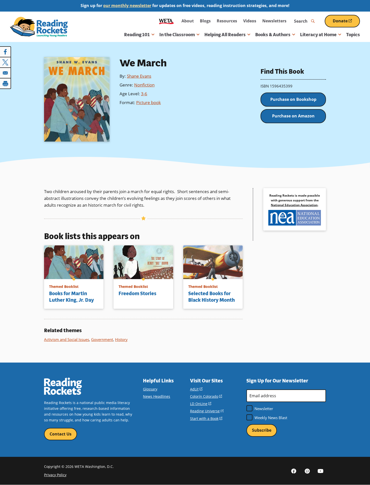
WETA (166, 21)
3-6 (144, 94)
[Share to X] (5, 62)
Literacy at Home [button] (318, 34)
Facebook (293, 470)
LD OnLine (200, 403)
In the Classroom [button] (177, 34)
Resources (227, 21)
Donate (346, 22)
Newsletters (274, 21)
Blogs (205, 21)
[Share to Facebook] (5, 51)
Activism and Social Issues (66, 339)
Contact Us (60, 434)
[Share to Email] (5, 72)
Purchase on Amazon (293, 116)
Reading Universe (207, 411)
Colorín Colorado (206, 396)
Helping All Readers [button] (225, 34)
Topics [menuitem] (353, 34)
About (187, 21)
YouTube (320, 470)
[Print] (5, 83)
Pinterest (307, 470)
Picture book (148, 102)
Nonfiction (144, 85)
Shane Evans (139, 76)
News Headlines (156, 396)
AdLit (196, 389)
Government (102, 339)
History (121, 339)
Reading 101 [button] (137, 34)
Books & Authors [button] (272, 34)
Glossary (150, 389)
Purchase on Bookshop (293, 99)
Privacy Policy (55, 474)
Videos (249, 21)
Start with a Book (206, 418)
